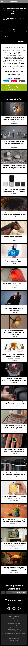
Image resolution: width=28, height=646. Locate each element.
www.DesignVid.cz (14, 620)
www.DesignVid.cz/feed (16, 628)
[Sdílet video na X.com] (17, 78)
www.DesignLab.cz (14, 642)
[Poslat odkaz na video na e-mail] (22, 80)
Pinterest (19, 608)
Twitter (14, 608)
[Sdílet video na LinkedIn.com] (6, 80)
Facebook (8, 608)
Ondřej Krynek (21, 47)
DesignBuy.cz (15, 90)
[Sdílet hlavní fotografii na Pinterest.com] (14, 80)
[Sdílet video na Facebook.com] (9, 78)
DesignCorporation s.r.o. (8, 633)
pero (21, 71)
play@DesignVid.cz (16, 625)
